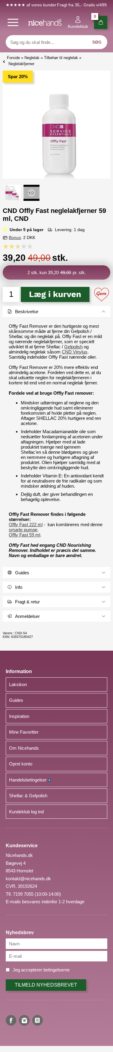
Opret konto (20, 763)
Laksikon (18, 684)
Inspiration (19, 716)
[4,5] (28, 246)
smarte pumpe (23, 529)
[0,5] (4, 246)
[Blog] (37, 1020)
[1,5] (10, 246)
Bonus (15, 237)
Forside (13, 57)
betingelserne (56, 969)
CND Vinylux (74, 351)
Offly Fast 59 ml (24, 534)
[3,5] (22, 246)
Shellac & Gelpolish (28, 795)
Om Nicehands (24, 748)
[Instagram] (24, 1020)
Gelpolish (73, 346)
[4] (25, 246)
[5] (31, 246)
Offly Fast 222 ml (25, 524)
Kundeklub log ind (26, 811)
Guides (16, 700)
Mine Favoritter (24, 732)
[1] (7, 246)
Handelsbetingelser (28, 779)
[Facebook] (11, 1020)
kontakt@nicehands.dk (28, 878)
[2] (13, 246)
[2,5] (16, 246)
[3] (19, 246)
